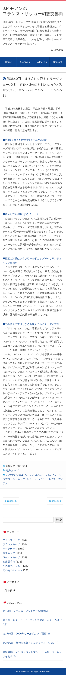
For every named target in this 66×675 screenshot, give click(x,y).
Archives (25, 61)
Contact (57, 61)
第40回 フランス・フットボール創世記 (25, 610)
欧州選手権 (9, 561)
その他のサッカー (12, 565)
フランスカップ (11, 544)
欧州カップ (12, 470)
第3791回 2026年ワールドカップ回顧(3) (26, 633)
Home (8, 61)
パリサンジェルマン (17, 474)
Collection (41, 61)
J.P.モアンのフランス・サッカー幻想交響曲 (33, 11)
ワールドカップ (11, 557)
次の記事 (54, 500)
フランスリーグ (11, 540)
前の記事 (11, 500)
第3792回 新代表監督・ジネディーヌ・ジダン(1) (30, 642)
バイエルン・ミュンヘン (43, 474)
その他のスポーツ (12, 570)
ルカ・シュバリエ (36, 479)
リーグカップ (10, 548)
